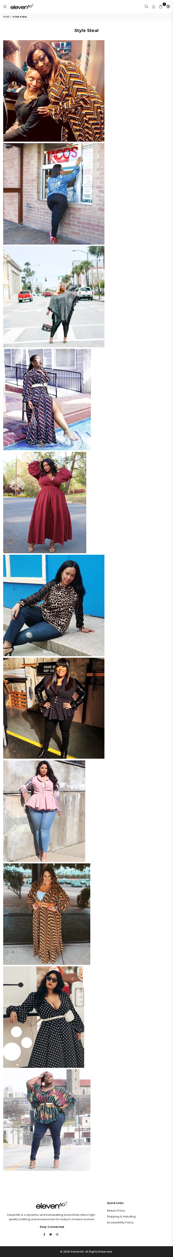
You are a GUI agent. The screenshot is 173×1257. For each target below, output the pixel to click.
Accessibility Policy (120, 1222)
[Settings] (167, 6)
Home (6, 16)
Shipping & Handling (121, 1217)
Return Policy (116, 1211)
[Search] (146, 6)
